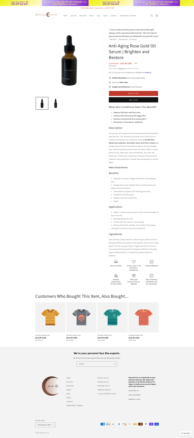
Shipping (122, 68)
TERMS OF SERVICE (104, 390)
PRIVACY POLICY (103, 378)
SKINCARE (70, 386)
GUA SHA (69, 382)
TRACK (68, 398)
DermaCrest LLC (44, 433)
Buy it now (133, 100)
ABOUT (68, 390)
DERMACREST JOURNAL (74, 406)
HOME (68, 378)
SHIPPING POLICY (103, 386)
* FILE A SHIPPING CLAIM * (107, 394)
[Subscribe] (114, 364)
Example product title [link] (42, 335)
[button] (151, 15)
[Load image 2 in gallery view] (55, 103)
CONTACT (69, 402)
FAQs (68, 394)
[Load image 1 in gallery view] (42, 103)
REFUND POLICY (103, 382)
